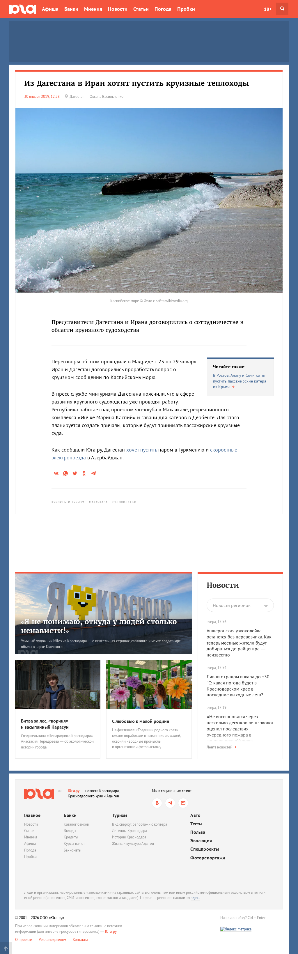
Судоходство (124, 502)
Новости (117, 9)
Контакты (80, 939)
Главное (32, 815)
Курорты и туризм (68, 502)
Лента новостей (219, 747)
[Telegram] (170, 803)
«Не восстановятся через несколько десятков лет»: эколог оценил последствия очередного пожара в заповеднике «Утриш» (240, 729)
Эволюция (201, 840)
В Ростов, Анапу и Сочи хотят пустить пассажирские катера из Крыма (239, 381)
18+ (268, 9)
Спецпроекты (204, 849)
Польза (197, 832)
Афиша (50, 9)
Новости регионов (232, 605)
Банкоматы (72, 850)
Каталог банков (76, 824)
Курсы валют (74, 843)
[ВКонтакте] (157, 803)
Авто (195, 815)
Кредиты (71, 837)
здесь (195, 897)
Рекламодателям (52, 939)
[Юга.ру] (22, 8)
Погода (163, 9)
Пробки (186, 9)
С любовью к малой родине (140, 721)
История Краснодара (129, 837)
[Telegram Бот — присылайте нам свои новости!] (183, 803)
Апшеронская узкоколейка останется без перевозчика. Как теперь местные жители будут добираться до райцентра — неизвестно (239, 643)
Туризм (119, 815)
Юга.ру (74, 790)
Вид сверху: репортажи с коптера (139, 824)
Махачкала (98, 502)
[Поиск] (282, 8)
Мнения (93, 9)
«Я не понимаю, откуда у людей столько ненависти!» (99, 626)
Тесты (196, 823)
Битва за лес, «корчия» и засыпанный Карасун (45, 724)
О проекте (23, 939)
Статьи (141, 9)
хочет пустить (141, 449)
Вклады (70, 830)
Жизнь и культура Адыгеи (133, 843)
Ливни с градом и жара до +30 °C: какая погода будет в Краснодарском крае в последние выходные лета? (238, 686)
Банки (71, 9)
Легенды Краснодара (129, 830)
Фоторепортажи (207, 858)
